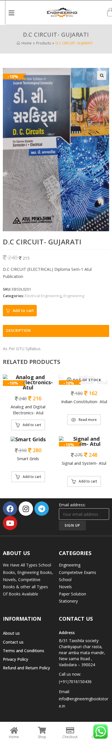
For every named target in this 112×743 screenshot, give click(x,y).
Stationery (68, 601)
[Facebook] (10, 508)
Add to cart (23, 310)
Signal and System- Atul (84, 463)
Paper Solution (72, 594)
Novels (65, 586)
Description (18, 330)
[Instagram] (26, 508)
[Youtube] (10, 523)
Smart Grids (28, 458)
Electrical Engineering (43, 295)
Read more (88, 419)
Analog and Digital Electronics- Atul (28, 409)
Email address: (72, 504)
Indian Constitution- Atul (84, 401)
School (65, 579)
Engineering (73, 295)
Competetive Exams (77, 572)
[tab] (56, 331)
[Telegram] (41, 508)
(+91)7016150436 (75, 681)
